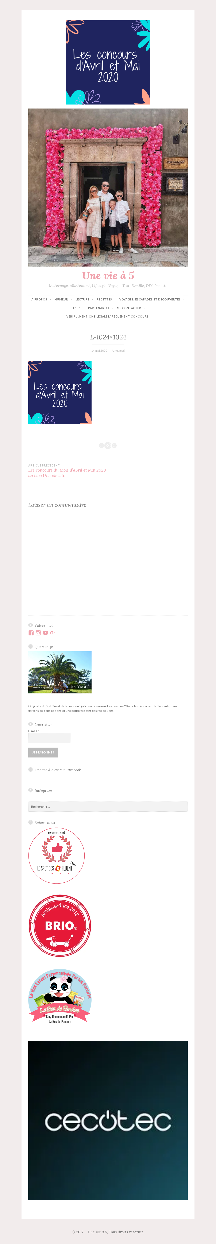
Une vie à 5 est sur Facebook (58, 769)
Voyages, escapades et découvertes (150, 299)
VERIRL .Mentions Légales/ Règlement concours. (108, 316)
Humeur (61, 299)
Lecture (82, 299)
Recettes (104, 299)
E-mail (33, 731)
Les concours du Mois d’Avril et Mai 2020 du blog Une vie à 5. (67, 471)
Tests (76, 308)
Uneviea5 (118, 350)
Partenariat (98, 308)
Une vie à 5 (108, 275)
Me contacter (129, 308)
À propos (39, 299)
